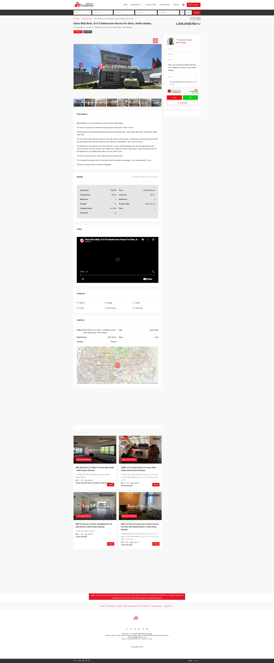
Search (196, 12)
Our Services (164, 5)
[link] (95, 450)
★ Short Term (150, 5)
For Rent (87, 32)
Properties (135, 5)
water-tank (139, 308)
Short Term (155, 495)
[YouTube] (143, 629)
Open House (110, 438)
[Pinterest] (147, 629)
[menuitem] (183, 5)
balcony (82, 303)
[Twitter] (131, 629)
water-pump (111, 308)
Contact (176, 5)
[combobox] (82, 12)
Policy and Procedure (131, 606)
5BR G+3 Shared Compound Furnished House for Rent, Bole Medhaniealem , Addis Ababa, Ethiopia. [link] (140, 527)
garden (137, 303)
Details (110, 485)
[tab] (155, 40)
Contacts (167, 606)
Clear (188, 12)
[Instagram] (135, 629)
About (103, 606)
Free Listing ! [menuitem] (193, 5)
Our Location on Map (145, 639)
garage (109, 303)
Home (125, 5)
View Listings (181, 42)
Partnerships (111, 606)
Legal (119, 606)
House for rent (86, 18)
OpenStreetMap (146, 383)
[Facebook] (126, 629)
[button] (191, 18)
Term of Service (156, 606)
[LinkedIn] (139, 629)
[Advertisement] (118, 406)
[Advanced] (182, 12)
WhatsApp (183, 103)
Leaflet (137, 383)
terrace (81, 308)
